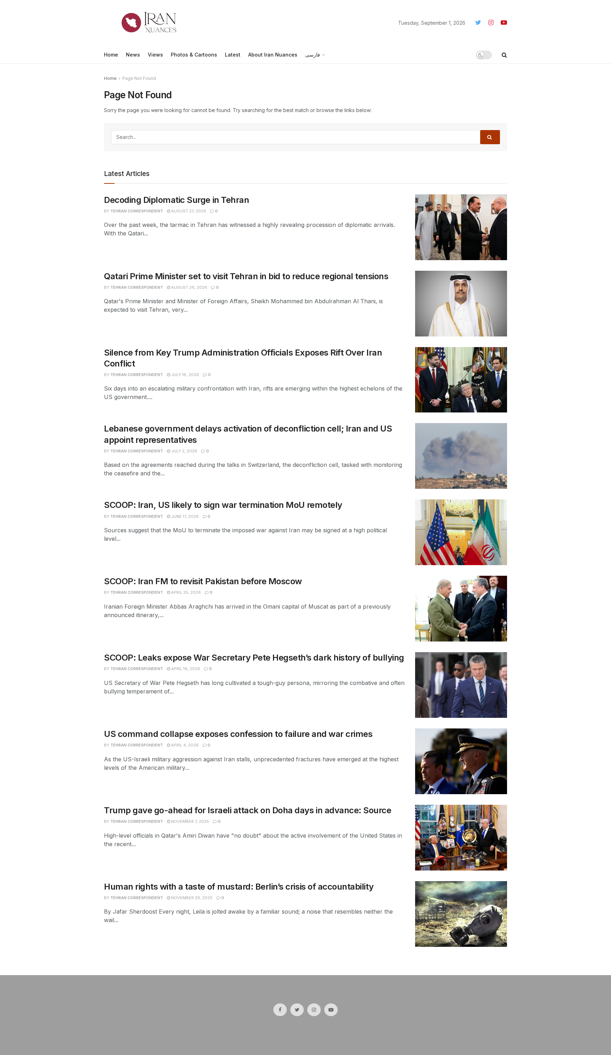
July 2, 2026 (183, 451)
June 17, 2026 (184, 516)
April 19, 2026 (185, 668)
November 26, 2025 (191, 897)
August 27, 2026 (188, 211)
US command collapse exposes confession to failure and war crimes (238, 734)
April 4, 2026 (184, 745)
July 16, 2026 (184, 374)
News (133, 55)
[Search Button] (490, 137)
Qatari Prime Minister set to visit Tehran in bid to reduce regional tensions (246, 276)
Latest (232, 55)
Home (111, 55)
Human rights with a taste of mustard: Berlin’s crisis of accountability (239, 886)
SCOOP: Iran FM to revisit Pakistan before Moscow (203, 581)
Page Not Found (139, 78)
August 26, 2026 (188, 287)
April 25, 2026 (185, 592)
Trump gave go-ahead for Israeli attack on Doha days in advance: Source (247, 810)
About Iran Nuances (272, 55)
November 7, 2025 (189, 821)
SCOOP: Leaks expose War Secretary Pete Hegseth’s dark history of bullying (254, 657)
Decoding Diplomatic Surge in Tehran (176, 200)
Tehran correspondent (136, 211)
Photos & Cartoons (194, 55)
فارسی (312, 55)
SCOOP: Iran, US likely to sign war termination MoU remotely (223, 505)
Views (155, 55)
